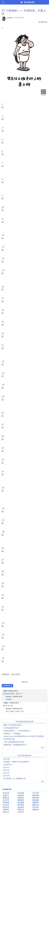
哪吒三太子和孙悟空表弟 (12, 725)
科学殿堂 (20, 805)
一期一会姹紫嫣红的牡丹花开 (14, 742)
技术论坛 (5, 807)
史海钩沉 (5, 809)
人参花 (5, 691)
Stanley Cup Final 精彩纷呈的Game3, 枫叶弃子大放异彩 (24, 736)
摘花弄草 (5, 798)
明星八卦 (20, 809)
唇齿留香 (20, 800)
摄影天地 (35, 805)
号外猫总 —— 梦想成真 (12, 733)
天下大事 (35, 793)
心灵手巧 (20, 812)
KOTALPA (29, 2)
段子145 (6, 773)
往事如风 (20, 795)
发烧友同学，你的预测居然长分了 (15, 745)
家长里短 (35, 798)
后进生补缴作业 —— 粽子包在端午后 (17, 731)
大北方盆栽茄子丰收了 (11, 728)
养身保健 (35, 800)
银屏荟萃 (35, 802)
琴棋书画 (5, 802)
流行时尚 (35, 807)
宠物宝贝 (20, 798)
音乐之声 (5, 793)
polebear (10, 17)
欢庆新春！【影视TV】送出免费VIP (16, 762)
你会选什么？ (8, 764)
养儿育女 (5, 805)
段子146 (6, 770)
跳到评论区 (43, 22)
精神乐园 (35, 795)
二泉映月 (5, 703)
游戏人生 (5, 812)
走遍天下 (5, 795)
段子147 (6, 767)
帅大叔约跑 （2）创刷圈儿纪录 (15, 778)
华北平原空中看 (9, 739)
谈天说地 (20, 793)
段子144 (6, 776)
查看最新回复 (7, 686)
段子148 (6, 759)
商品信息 (20, 807)
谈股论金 (35, 809)
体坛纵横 (20, 802)
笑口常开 (5, 800)
